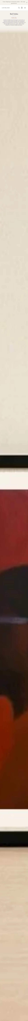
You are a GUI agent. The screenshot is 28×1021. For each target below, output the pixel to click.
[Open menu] (25, 8)
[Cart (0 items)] (22, 8)
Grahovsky (14, 17)
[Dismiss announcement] (27, 2)
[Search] (19, 8)
